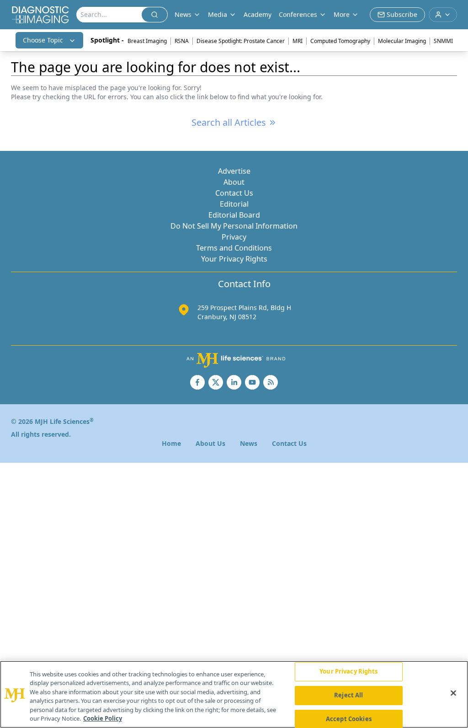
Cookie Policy (102, 718)
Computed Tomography (340, 41)
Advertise (234, 171)
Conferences (298, 14)
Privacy (234, 237)
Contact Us (234, 193)
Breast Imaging (147, 41)
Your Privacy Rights (234, 259)
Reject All (348, 695)
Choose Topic (43, 40)
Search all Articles (228, 122)
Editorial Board (234, 215)
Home (171, 443)
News (248, 443)
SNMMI (443, 41)
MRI (297, 41)
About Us (210, 443)
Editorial (234, 204)
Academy (257, 14)
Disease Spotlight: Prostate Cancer (241, 41)
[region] (234, 694)
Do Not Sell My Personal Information (234, 226)
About (234, 182)
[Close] (453, 693)
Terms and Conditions (234, 248)
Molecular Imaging (402, 41)
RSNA (182, 41)
